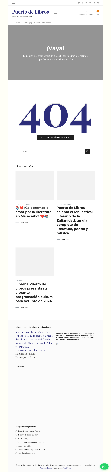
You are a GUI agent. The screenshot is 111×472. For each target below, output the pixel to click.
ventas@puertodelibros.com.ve (31, 350)
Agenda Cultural (23, 204)
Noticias (19, 280)
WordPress (67, 468)
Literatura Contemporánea (30, 442)
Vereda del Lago (24, 453)
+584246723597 (22, 346)
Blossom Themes (46, 468)
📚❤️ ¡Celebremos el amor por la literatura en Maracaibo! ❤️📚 (33, 212)
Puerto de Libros (30, 11)
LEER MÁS (24, 222)
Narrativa (22, 438)
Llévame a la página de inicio (55, 137)
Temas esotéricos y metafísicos (30, 449)
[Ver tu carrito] (97, 12)
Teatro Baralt (23, 446)
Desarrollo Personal (26, 435)
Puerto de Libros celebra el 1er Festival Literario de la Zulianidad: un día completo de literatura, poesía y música (75, 220)
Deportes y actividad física (28, 431)
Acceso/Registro (86, 14)
